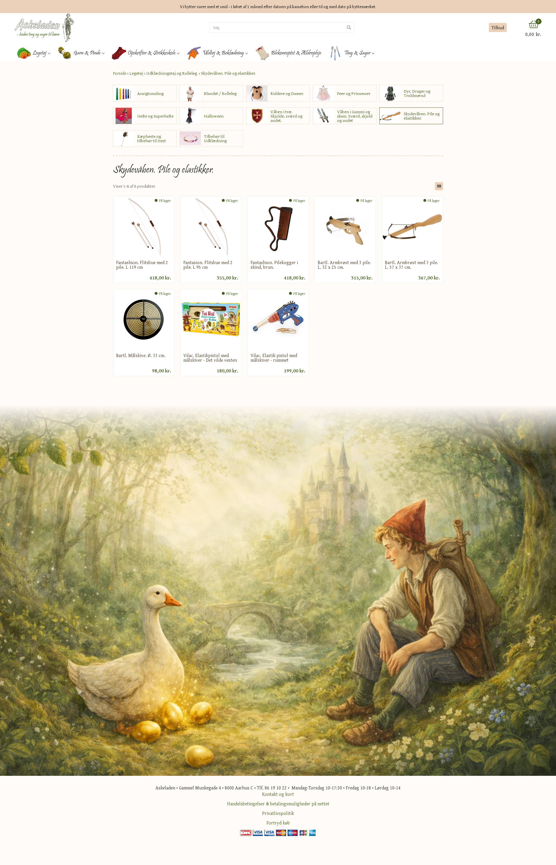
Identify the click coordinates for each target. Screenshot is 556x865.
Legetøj (136, 73)
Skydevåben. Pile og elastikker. (228, 73)
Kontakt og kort (278, 794)
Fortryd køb (278, 822)
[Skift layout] (439, 186)
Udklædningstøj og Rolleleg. (172, 73)
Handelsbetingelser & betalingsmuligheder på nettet (278, 803)
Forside (119, 73)
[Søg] (349, 27)
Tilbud (498, 27)
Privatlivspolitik (278, 813)
